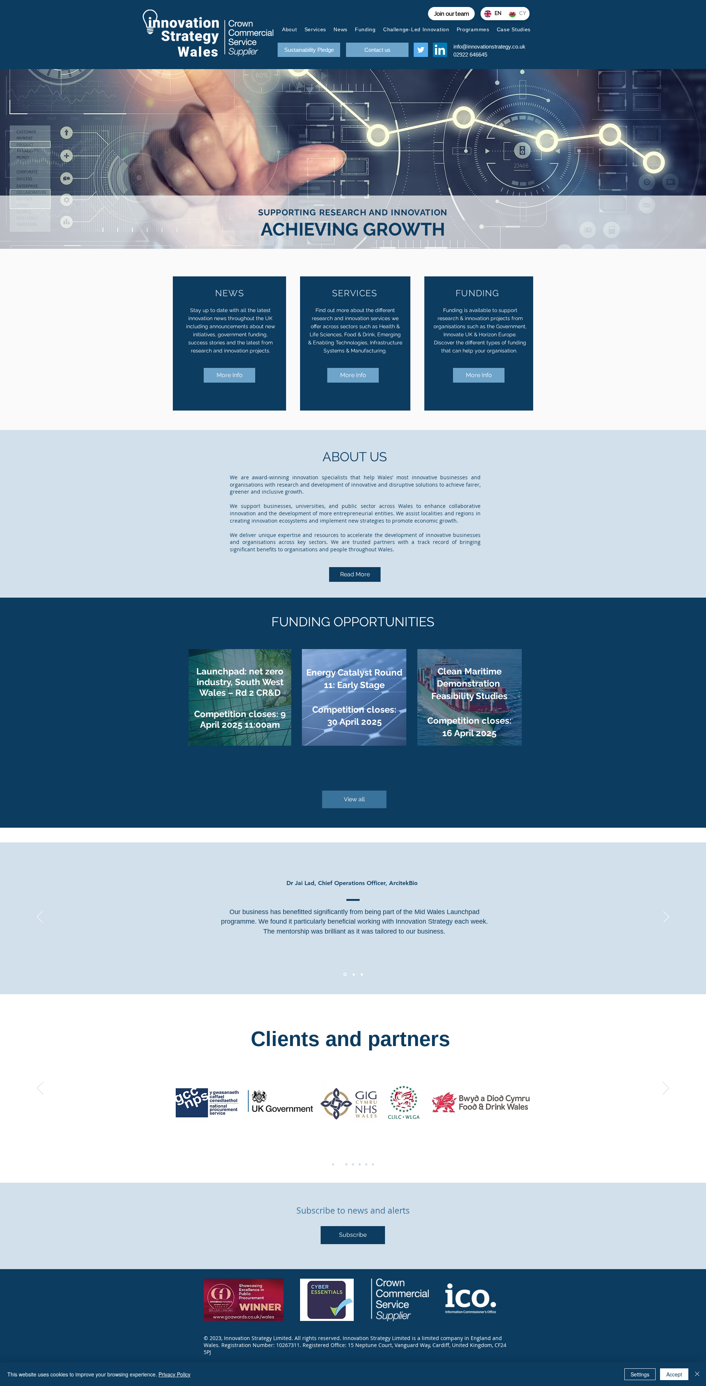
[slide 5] (360, 1164)
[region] (240, 697)
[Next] (666, 917)
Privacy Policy (174, 1374)
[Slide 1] (333, 1164)
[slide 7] (373, 1164)
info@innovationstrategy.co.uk (489, 46)
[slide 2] (340, 1164)
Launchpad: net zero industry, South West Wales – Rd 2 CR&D (240, 682)
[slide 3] (346, 1164)
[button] (353, 1235)
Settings (640, 1374)
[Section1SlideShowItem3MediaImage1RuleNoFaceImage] (362, 974)
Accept (674, 1374)
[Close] (697, 1374)
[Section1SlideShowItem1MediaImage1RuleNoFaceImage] (344, 974)
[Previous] (40, 917)
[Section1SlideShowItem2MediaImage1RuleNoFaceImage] (353, 974)
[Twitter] (421, 50)
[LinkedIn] (440, 50)
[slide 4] (353, 1164)
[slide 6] (366, 1164)
